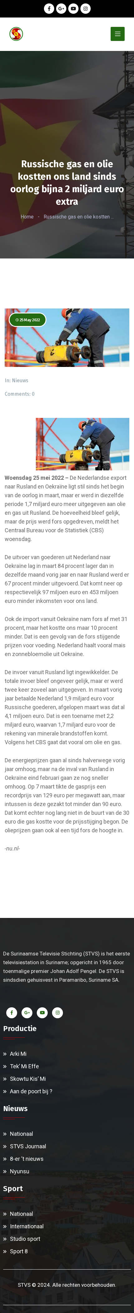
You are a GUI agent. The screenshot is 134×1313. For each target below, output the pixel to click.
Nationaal (21, 1133)
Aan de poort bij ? (31, 1091)
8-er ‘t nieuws (27, 1158)
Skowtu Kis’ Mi (28, 1078)
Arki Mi (18, 1053)
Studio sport (25, 1238)
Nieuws (20, 380)
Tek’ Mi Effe (24, 1066)
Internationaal (27, 1226)
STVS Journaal (28, 1146)
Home (27, 217)
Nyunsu (19, 1171)
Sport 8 (19, 1251)
